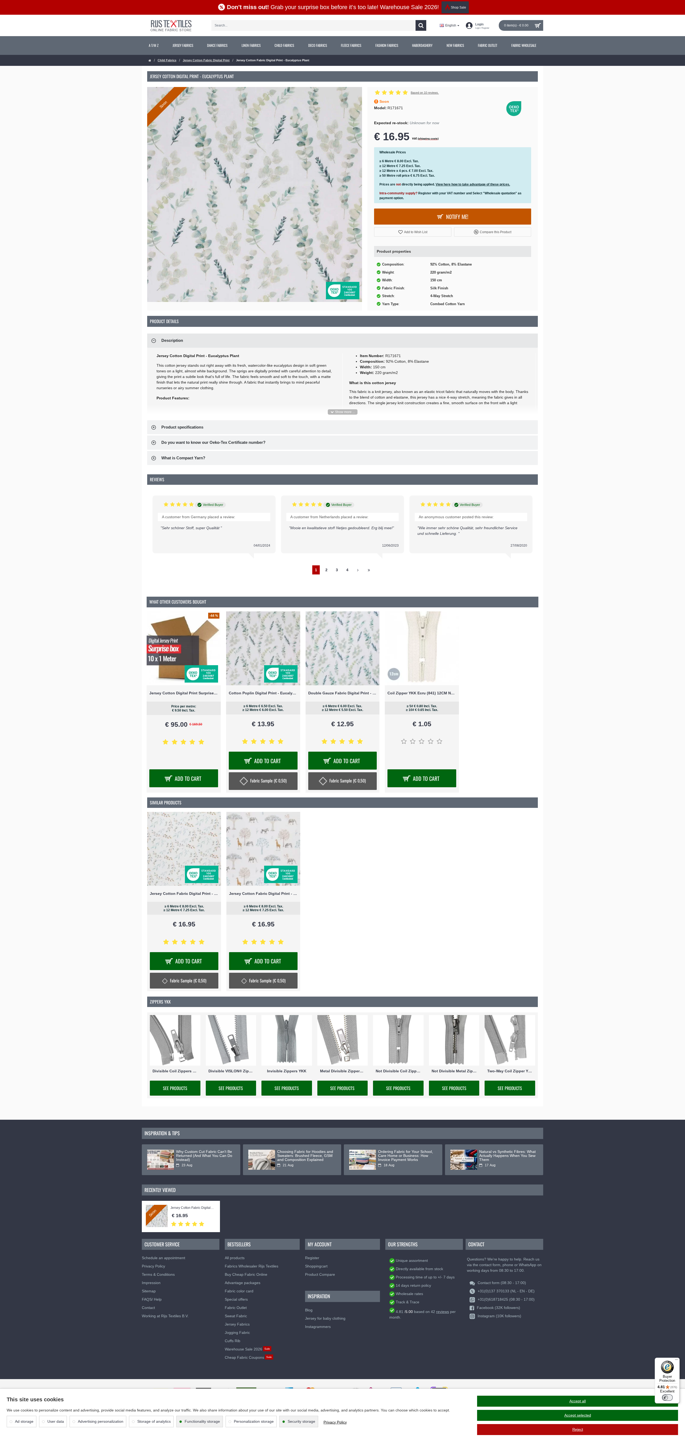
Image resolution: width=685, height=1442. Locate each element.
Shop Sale (458, 7)
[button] (412, 232)
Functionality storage (202, 1421)
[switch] (667, 1397)
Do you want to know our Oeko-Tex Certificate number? (213, 442)
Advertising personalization (100, 1421)
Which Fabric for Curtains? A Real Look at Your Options (402, 1154)
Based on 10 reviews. (425, 92)
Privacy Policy (335, 1422)
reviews (442, 1311)
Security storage (301, 1421)
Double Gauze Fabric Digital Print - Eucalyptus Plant (342, 693)
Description (172, 340)
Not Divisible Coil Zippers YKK (398, 1071)
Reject (577, 1429)
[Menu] (676, 1361)
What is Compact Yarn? (183, 458)
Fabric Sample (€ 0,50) (268, 780)
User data (55, 1421)
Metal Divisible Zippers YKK (342, 1071)
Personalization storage (254, 1421)
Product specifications (182, 427)
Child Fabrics (167, 60)
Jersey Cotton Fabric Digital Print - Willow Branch (184, 893)
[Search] (421, 25)
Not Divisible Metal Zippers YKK (454, 1071)
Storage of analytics (154, 1421)
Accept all (577, 1401)
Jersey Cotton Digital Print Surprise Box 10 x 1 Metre (183, 693)
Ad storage (24, 1421)
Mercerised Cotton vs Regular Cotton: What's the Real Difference (504, 1156)
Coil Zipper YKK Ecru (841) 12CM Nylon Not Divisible (421, 693)
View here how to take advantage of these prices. (473, 184)
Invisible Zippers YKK (286, 1071)
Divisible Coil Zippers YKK (175, 1071)
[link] (154, 45)
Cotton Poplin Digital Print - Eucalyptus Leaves (263, 693)
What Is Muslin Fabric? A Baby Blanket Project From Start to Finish (303, 1156)
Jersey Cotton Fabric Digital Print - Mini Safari (263, 893)
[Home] (150, 60)
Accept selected (577, 1415)
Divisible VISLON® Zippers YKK (231, 1071)
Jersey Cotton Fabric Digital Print (206, 60)
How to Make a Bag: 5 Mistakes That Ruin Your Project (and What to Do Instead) (203, 1156)
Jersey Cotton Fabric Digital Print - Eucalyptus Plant (192, 1208)
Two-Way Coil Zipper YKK (509, 1071)
